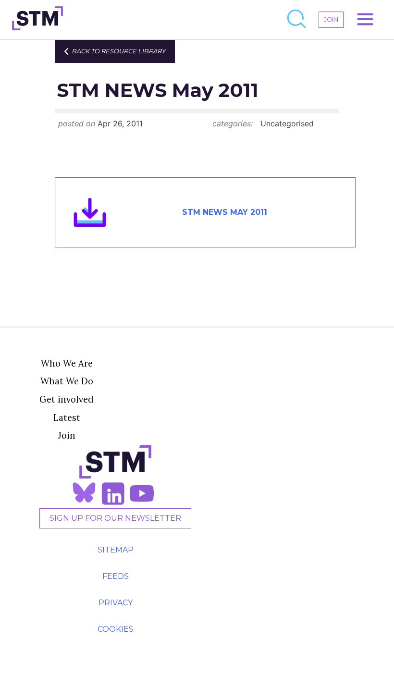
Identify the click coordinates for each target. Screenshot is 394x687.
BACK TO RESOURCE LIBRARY (119, 51)
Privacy (115, 602)
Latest (66, 417)
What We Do (66, 381)
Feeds (115, 576)
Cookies (116, 629)
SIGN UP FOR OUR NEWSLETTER (115, 518)
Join (66, 435)
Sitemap (116, 549)
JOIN (331, 19)
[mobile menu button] (365, 19)
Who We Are (67, 363)
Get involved (66, 399)
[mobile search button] (297, 19)
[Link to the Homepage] (37, 19)
